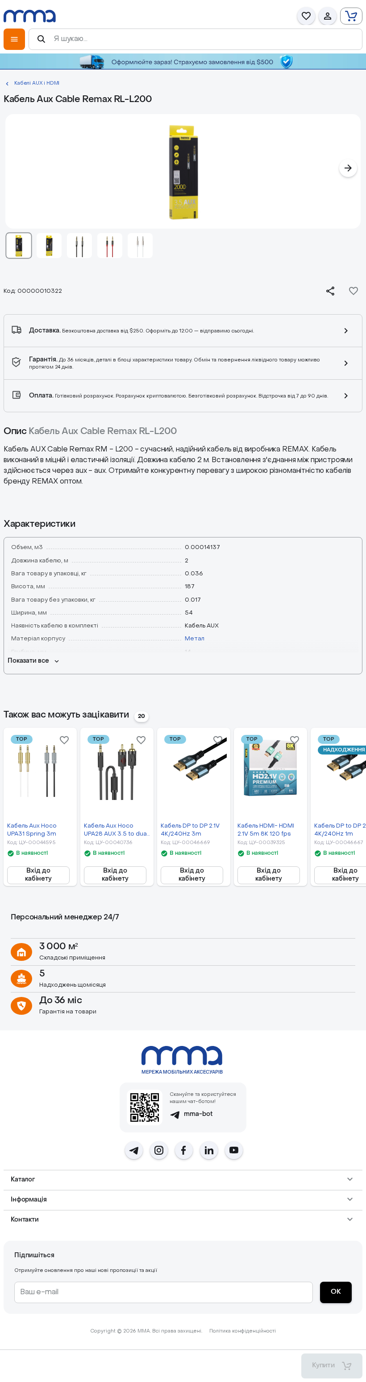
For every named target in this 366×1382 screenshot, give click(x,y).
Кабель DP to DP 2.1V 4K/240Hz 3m (190, 830)
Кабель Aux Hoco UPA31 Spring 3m (32, 830)
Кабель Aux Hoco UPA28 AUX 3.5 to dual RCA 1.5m (116, 830)
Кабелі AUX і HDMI (36, 83)
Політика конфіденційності (242, 1331)
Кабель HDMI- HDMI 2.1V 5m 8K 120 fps (265, 830)
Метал (194, 639)
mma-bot (198, 1114)
